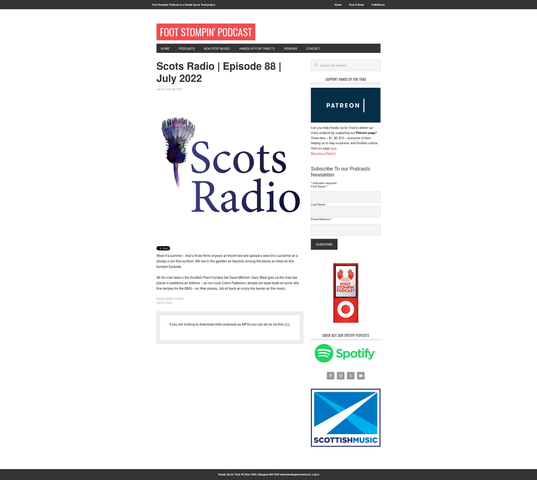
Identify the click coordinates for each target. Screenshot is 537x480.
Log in (315, 474)
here (333, 148)
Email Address (321, 219)
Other (179, 298)
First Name (319, 186)
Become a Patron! (323, 153)
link (286, 324)
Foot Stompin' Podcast (206, 31)
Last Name (318, 204)
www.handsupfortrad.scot (295, 474)
